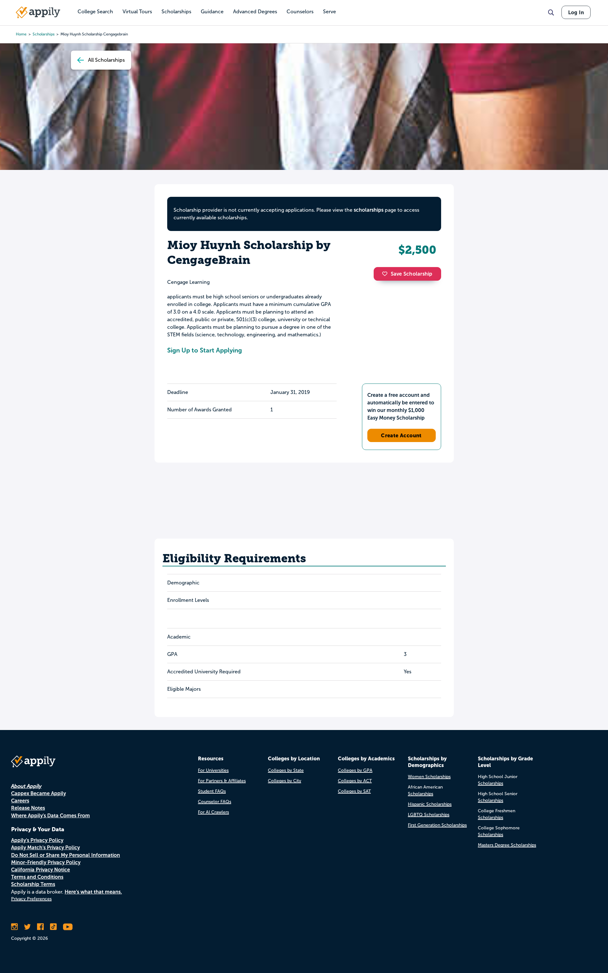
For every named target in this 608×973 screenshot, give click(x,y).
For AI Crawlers (213, 812)
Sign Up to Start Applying (204, 350)
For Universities (213, 770)
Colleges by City (284, 780)
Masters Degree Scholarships (507, 845)
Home (21, 34)
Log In (576, 12)
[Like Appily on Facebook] (40, 927)
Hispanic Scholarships (430, 804)
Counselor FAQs (214, 801)
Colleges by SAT (354, 791)
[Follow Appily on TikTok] (53, 927)
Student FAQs (212, 791)
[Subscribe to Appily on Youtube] (68, 927)
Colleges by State (286, 770)
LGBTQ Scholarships (428, 814)
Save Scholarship (412, 274)
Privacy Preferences (31, 898)
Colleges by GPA (355, 770)
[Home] (38, 12)
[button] (386, 273)
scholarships (43, 34)
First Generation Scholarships (437, 825)
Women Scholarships (429, 776)
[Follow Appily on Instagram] (14, 927)
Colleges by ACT (355, 780)
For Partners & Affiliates (222, 780)
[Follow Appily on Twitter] (27, 927)
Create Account (401, 435)
